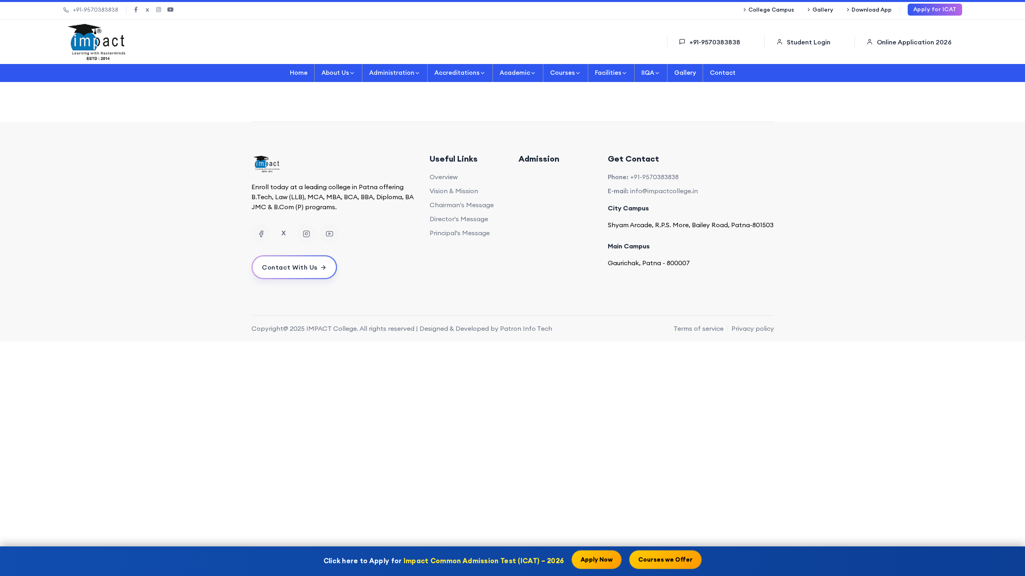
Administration (391, 72)
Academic (515, 72)
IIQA (647, 72)
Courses (562, 72)
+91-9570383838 (95, 9)
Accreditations (457, 72)
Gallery (822, 9)
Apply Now (597, 560)
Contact (723, 72)
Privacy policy (753, 328)
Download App (872, 9)
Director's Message (459, 219)
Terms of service (698, 328)
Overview (444, 177)
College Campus (771, 9)
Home (299, 72)
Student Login (808, 42)
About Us (335, 72)
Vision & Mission (454, 191)
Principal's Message (460, 233)
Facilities (608, 72)
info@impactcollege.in (664, 191)
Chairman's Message (462, 205)
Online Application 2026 (914, 42)
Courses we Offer (665, 560)
